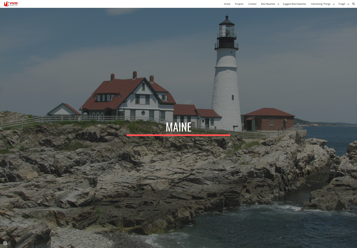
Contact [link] (252, 3)
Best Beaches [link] (268, 3)
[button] (353, 4)
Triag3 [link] (341, 3)
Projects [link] (239, 3)
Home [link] (227, 3)
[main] (178, 128)
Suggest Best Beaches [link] (294, 3)
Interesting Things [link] (321, 3)
